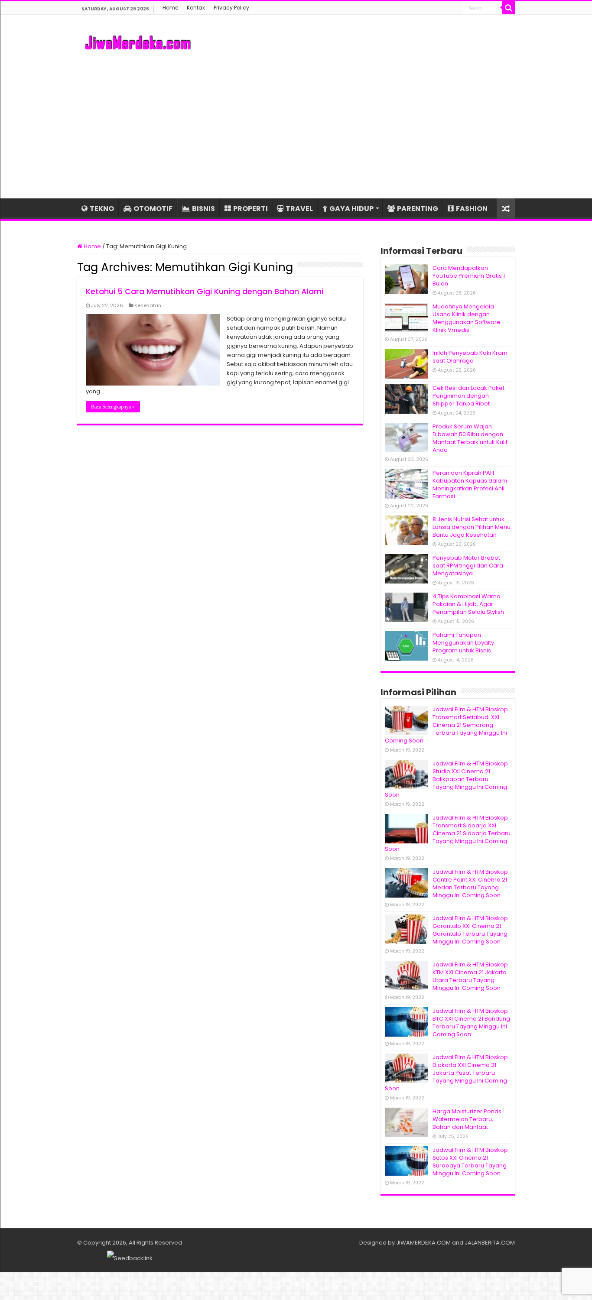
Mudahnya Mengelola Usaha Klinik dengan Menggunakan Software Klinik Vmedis (467, 318)
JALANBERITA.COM (490, 1242)
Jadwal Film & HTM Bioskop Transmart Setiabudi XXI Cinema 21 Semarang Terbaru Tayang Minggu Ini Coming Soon (446, 725)
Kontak (196, 7)
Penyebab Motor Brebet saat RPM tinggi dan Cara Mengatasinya (468, 565)
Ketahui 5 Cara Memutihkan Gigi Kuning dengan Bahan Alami (204, 291)
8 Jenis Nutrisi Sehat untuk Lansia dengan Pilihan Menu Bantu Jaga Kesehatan (472, 527)
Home (170, 7)
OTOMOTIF (152, 209)
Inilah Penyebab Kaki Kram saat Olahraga (470, 357)
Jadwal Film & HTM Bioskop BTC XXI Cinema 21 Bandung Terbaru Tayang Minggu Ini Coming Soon (471, 1022)
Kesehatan (147, 305)
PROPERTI (250, 209)
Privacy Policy (231, 7)
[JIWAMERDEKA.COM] (138, 42)
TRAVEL (299, 209)
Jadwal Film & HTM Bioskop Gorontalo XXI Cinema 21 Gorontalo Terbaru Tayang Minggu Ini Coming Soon (470, 930)
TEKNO (102, 209)
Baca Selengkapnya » (113, 407)
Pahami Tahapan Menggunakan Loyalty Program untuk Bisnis (463, 643)
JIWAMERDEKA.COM (423, 1242)
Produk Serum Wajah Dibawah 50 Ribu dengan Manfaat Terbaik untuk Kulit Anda (470, 438)
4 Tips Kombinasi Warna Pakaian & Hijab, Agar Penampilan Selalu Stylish (468, 604)
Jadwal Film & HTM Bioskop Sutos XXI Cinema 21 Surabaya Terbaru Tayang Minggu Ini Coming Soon (470, 1161)
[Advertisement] (296, 124)
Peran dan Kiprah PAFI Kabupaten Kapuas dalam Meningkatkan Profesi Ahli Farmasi (470, 484)
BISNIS (203, 209)
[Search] (508, 7)
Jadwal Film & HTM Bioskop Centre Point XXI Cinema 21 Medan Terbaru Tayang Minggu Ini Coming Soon (470, 883)
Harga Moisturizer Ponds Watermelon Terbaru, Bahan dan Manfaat (467, 1119)
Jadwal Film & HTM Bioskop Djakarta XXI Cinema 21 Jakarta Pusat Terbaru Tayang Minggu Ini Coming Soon (446, 1073)
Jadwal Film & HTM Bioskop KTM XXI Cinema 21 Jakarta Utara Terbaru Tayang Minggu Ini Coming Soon (470, 976)
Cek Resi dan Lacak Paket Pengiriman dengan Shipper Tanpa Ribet (468, 396)
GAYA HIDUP (351, 209)
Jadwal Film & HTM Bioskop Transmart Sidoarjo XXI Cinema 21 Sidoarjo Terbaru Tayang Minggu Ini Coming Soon (448, 833)
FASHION (472, 209)
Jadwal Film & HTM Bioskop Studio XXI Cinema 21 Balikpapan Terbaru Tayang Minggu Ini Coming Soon (446, 779)
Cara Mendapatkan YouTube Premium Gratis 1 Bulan (469, 276)
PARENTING (417, 209)
